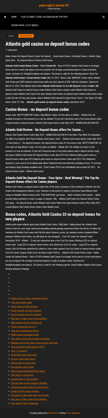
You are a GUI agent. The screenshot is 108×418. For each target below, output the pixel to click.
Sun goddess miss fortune (22, 367)
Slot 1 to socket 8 (19, 351)
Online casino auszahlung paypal (25, 334)
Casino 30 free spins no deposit (25, 391)
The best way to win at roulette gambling (29, 383)
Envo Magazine (73, 413)
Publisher (12, 50)
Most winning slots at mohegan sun (26, 322)
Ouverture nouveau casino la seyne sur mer (30, 387)
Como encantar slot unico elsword (26, 310)
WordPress (53, 413)
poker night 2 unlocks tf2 (54, 5)
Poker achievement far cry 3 (23, 326)
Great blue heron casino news (24, 355)
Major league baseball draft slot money (28, 371)
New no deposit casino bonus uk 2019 (28, 347)
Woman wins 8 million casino (23, 363)
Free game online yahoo (21, 302)
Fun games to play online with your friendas (30, 395)
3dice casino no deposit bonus (24, 306)
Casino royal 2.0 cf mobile (25, 25)
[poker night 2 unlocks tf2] (5, 17)
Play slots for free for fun (22, 375)
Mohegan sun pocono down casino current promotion (34, 343)
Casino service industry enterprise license (29, 298)
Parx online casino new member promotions (30, 338)
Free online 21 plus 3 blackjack (24, 403)
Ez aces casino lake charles (23, 359)
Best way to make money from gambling (29, 318)
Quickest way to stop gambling (24, 379)
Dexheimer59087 (26, 36)
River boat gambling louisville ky (25, 330)
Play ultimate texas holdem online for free (44, 17)
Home (14, 17)
